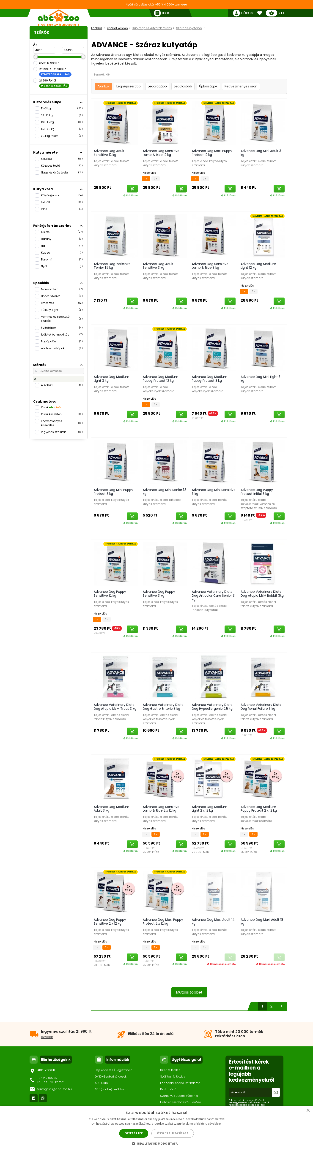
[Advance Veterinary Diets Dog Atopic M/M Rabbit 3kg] (262, 563)
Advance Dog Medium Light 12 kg (258, 266)
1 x (146, 178)
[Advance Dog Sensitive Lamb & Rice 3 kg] (213, 236)
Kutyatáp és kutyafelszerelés (152, 28)
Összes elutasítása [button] (172, 1133)
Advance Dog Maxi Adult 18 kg (262, 921)
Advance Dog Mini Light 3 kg (260, 378)
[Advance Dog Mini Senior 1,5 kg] (164, 462)
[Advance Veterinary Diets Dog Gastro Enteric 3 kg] (164, 677)
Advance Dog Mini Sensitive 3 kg (214, 491)
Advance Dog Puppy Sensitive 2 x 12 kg (110, 921)
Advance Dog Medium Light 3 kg (111, 378)
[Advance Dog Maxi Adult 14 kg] (213, 891)
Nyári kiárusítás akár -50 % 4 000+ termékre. (156, 4)
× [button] (308, 1110)
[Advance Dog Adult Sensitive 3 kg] (164, 236)
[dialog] (156, 1128)
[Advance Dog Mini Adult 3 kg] (262, 123)
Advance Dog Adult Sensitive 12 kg (109, 153)
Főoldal (96, 28)
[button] (156, 1143)
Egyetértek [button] (133, 1133)
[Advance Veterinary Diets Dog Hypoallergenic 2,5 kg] (213, 677)
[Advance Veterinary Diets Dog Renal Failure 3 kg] (262, 677)
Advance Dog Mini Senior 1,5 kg (165, 491)
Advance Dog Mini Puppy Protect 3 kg (113, 491)
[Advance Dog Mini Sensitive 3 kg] (213, 462)
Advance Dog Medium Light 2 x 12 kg (209, 808)
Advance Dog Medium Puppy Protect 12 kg (160, 378)
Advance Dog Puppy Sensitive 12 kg (110, 593)
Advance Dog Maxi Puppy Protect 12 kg (212, 153)
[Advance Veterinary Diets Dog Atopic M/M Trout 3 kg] (115, 677)
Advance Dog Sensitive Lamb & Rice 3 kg (210, 266)
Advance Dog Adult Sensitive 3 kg (158, 266)
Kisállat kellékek (117, 28)
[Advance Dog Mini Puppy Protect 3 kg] (115, 462)
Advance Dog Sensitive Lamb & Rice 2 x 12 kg (161, 808)
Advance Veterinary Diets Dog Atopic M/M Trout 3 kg (115, 706)
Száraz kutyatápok (189, 28)
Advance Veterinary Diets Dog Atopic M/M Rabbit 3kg (262, 593)
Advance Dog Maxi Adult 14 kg (213, 921)
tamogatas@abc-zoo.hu (54, 1089)
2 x (155, 178)
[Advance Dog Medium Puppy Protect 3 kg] (213, 349)
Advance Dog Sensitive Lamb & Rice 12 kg (161, 153)
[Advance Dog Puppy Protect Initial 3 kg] (262, 462)
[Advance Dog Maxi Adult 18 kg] (262, 891)
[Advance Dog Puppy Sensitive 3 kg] (164, 563)
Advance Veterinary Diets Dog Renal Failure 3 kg (261, 706)
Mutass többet (189, 992)
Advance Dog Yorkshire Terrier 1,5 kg (112, 266)
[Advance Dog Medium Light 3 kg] (115, 349)
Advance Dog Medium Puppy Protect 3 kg (209, 378)
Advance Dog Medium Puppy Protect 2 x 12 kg (259, 808)
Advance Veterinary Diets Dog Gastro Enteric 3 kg (163, 706)
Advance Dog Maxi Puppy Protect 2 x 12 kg (163, 921)
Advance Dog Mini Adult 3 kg (261, 153)
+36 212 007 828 (48, 1078)
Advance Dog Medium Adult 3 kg (111, 808)
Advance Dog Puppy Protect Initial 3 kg (257, 491)
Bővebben (215, 1124)
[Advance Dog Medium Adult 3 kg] (115, 779)
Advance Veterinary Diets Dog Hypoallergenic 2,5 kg (212, 706)
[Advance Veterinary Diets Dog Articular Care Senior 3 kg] (213, 563)
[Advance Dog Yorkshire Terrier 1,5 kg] (115, 236)
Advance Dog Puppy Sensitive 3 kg (159, 593)
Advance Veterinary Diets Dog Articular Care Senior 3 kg (213, 595)
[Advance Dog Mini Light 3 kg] (262, 349)
